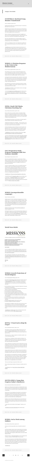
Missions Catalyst (7, 3)
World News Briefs (11, 227)
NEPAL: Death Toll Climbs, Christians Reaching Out (14, 107)
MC (10, 143)
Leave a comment (19, 143)
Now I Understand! (17, 213)
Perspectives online (16, 176)
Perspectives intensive (13, 177)
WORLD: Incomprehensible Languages (14, 193)
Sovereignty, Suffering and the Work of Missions (12, 255)
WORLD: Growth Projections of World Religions (13, 239)
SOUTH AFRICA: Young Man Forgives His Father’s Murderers (15, 241)
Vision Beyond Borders (15, 435)
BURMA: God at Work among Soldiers (15, 420)
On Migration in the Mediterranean (14, 91)
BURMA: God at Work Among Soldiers (11, 242)
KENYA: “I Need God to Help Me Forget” (11, 240)
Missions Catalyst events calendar (14, 180)
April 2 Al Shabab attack (13, 330)
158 (13, 455)
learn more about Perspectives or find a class (19, 174)
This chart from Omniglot (12, 202)
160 (18, 455)
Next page (28, 455)
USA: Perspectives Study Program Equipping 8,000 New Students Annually (15, 152)
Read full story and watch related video (11, 407)
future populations (9, 280)
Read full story (7, 47)
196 (22, 455)
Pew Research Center (13, 279)
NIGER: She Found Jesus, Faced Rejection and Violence (14, 243)
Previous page (3, 455)
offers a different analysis (18, 311)
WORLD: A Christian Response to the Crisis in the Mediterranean (15, 65)
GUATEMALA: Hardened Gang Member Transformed (15, 19)
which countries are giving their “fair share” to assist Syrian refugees (16, 93)
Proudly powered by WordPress (9, 460)
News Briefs (14, 143)
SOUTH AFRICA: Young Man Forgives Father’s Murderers (14, 381)
